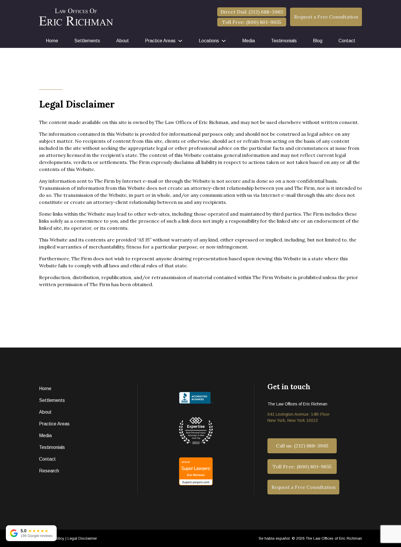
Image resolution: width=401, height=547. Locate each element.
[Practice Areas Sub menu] (180, 40)
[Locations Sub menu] (223, 40)
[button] (326, 17)
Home (52, 40)
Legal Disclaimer (82, 538)
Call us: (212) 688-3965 (302, 446)
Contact (346, 40)
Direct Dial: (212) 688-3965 (251, 12)
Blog (317, 40)
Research (49, 470)
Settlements (87, 40)
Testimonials (284, 40)
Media (248, 40)
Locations (209, 40)
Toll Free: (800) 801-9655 (251, 22)
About (122, 40)
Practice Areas (160, 40)
